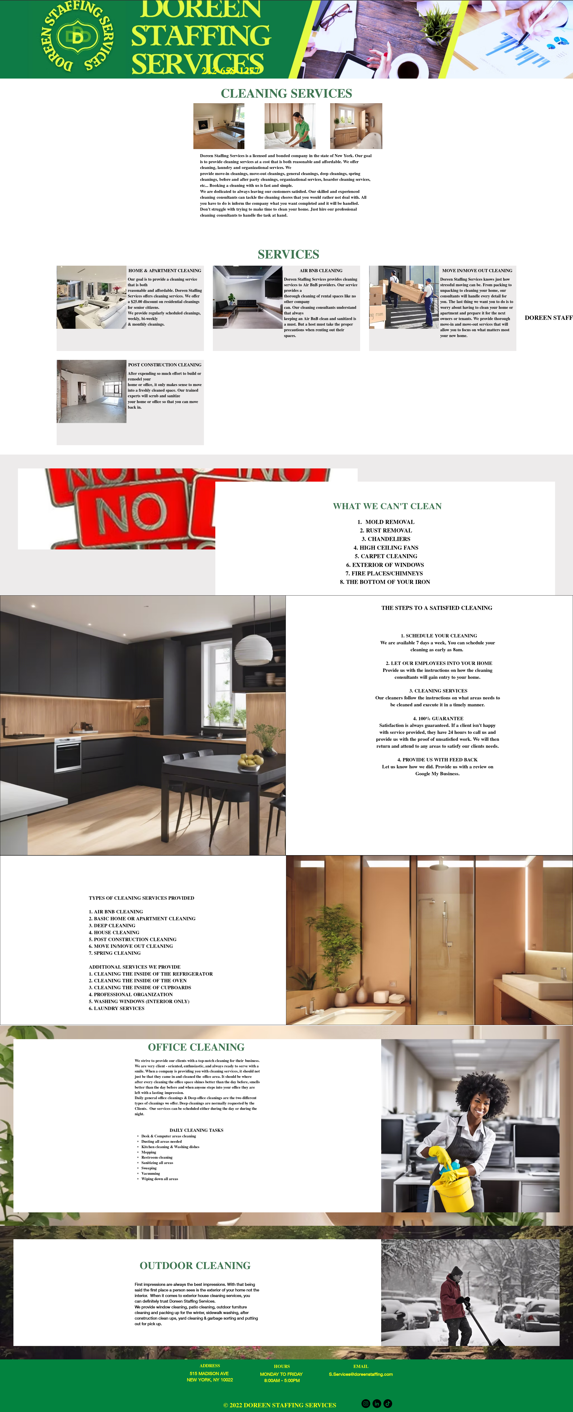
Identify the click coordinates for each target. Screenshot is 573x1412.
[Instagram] (365, 1403)
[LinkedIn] (376, 1403)
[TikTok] (387, 1403)
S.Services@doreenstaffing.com (361, 1374)
